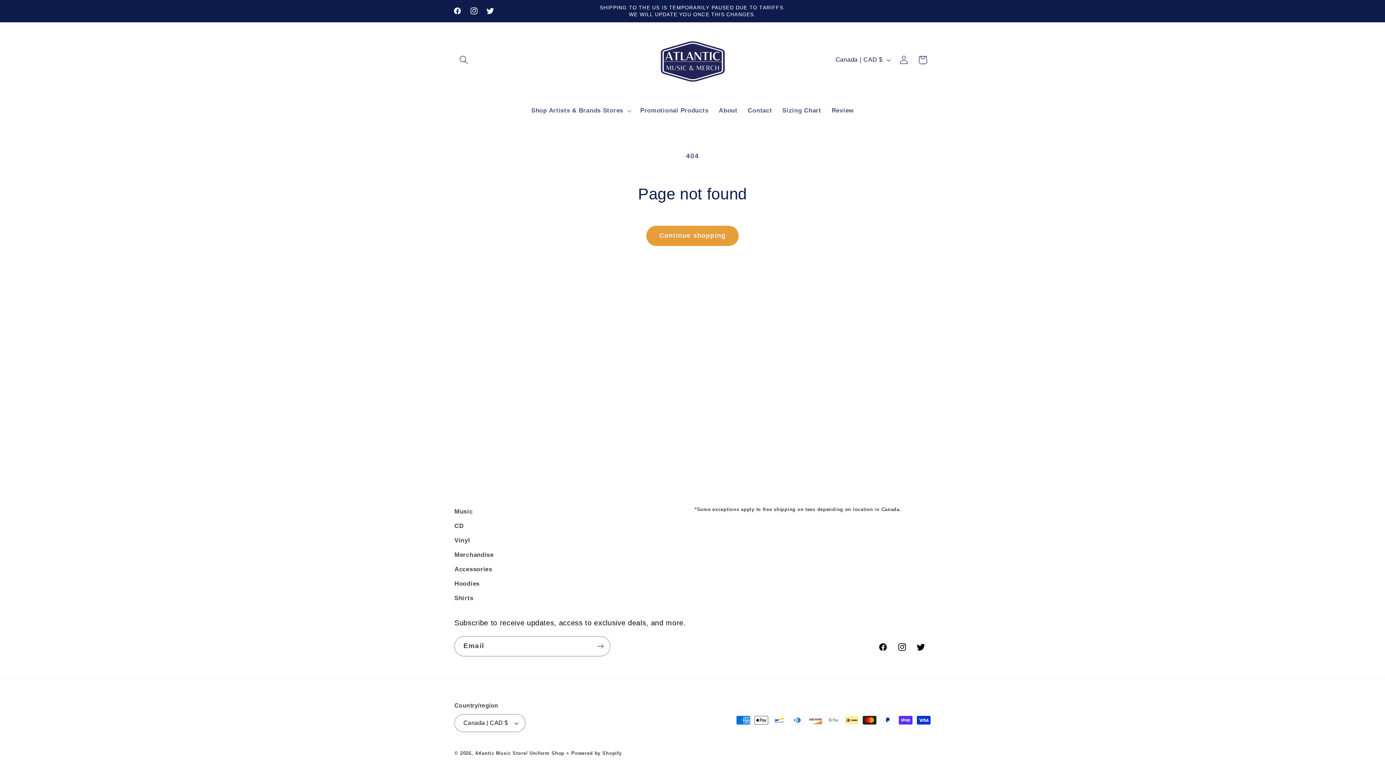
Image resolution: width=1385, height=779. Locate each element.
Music (463, 511)
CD (458, 526)
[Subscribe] (600, 646)
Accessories (473, 569)
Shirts (463, 598)
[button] (464, 60)
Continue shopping (692, 235)
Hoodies (467, 583)
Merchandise (474, 554)
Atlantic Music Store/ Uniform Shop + (522, 753)
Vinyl (462, 540)
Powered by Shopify (596, 753)
